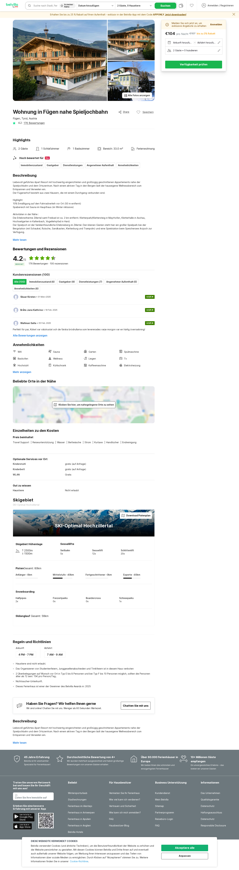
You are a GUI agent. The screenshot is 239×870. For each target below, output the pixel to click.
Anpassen (185, 855)
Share (126, 111)
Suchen (165, 5)
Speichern (148, 112)
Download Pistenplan (138, 515)
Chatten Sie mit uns (135, 705)
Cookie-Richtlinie (79, 861)
